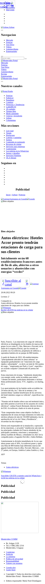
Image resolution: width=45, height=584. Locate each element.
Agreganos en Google (18, 199)
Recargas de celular (13, 144)
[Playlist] (7, 91)
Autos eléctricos (12, 467)
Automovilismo (12, 49)
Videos (9, 47)
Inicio (8, 195)
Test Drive (10, 45)
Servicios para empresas (15, 147)
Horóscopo (10, 135)
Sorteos (9, 140)
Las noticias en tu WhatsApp (17, 151)
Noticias (9, 42)
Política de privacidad (14, 559)
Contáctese (10, 552)
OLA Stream (11, 158)
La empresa (10, 557)
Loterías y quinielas (13, 138)
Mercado (9, 40)
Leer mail (10, 131)
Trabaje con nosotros (14, 563)
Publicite (9, 554)
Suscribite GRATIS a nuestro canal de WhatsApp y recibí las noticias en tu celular (21, 477)
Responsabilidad (12, 561)
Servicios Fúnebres (13, 155)
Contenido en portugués (15, 142)
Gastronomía (11, 149)
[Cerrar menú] (2, 81)
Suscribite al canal (13, 282)
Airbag (14, 195)
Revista (4, 74)
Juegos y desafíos (13, 153)
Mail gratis (10, 10)
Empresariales (11, 51)
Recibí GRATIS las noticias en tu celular (17, 310)
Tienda (8, 133)
